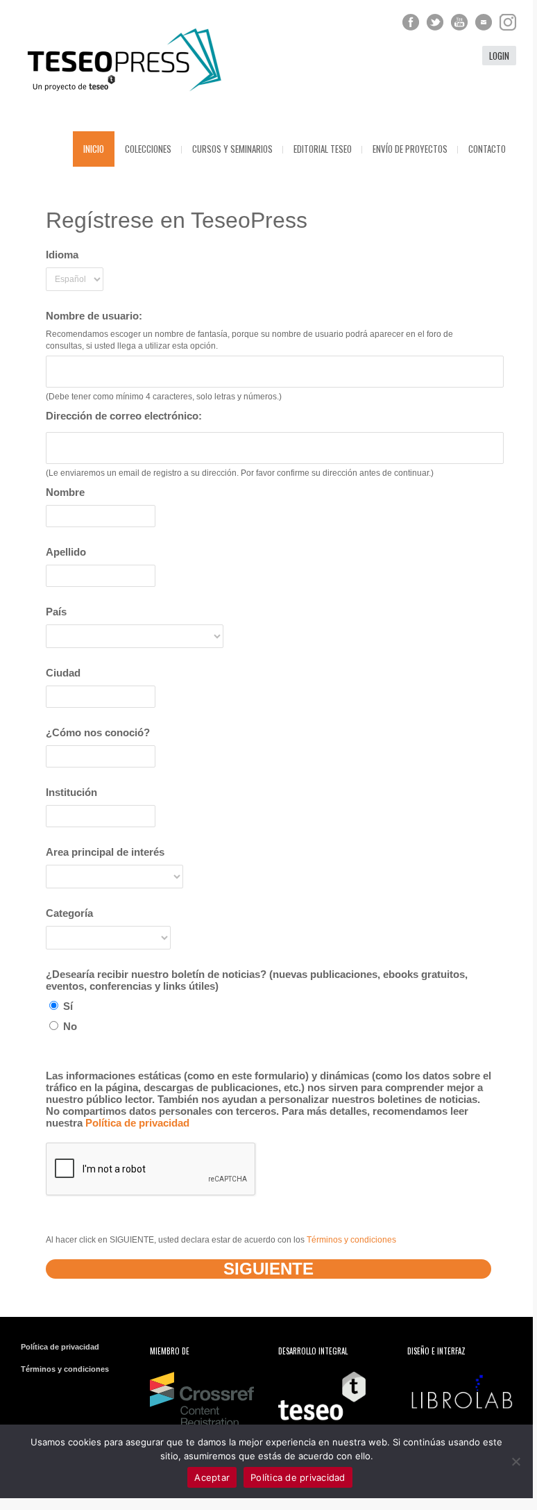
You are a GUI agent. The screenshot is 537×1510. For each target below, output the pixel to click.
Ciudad (63, 673)
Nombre (65, 492)
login (499, 56)
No (68, 1026)
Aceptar (212, 1477)
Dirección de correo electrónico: (124, 416)
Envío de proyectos (410, 149)
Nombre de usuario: (94, 316)
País (56, 611)
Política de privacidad (137, 1123)
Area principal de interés (105, 852)
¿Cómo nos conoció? (98, 732)
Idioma (62, 254)
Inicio (93, 149)
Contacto (487, 149)
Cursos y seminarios (232, 149)
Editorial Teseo (322, 149)
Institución (71, 792)
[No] (515, 1461)
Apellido (66, 552)
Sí (66, 1006)
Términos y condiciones (351, 1240)
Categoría (69, 913)
